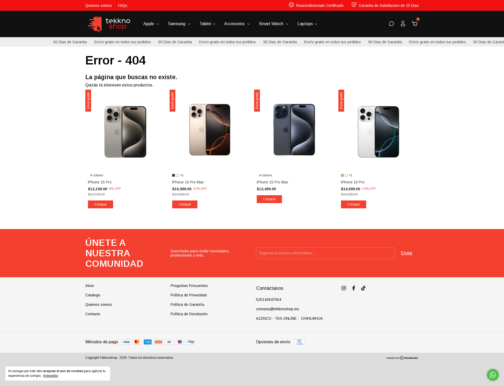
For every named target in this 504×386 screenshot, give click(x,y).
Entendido (50, 376)
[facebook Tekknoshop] (353, 288)
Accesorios (235, 23)
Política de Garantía (187, 304)
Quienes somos (98, 5)
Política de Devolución (189, 314)
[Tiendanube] (402, 358)
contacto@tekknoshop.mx (277, 309)
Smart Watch (271, 23)
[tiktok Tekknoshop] (363, 288)
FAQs (122, 5)
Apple (149, 23)
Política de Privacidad (189, 295)
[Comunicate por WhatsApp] (493, 375)
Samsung (177, 23)
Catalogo (92, 295)
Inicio (89, 286)
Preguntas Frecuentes (189, 286)
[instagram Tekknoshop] (343, 288)
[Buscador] (391, 24)
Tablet (205, 23)
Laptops (305, 23)
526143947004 (268, 299)
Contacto (92, 314)
